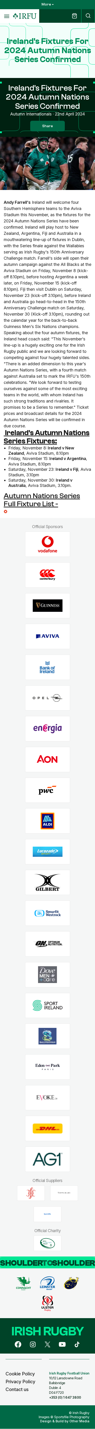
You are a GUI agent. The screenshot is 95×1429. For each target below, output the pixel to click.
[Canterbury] (47, 574)
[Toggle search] (88, 16)
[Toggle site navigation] (6, 16)
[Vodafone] (47, 544)
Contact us (17, 1389)
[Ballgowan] (47, 1036)
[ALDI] (47, 821)
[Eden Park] (47, 1066)
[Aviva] (47, 636)
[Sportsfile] (47, 1214)
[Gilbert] (47, 882)
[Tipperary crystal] (64, 1193)
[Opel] (47, 698)
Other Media (79, 1421)
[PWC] (47, 790)
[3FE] (31, 1193)
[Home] (24, 16)
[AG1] (47, 1159)
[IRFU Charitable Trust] (47, 1243)
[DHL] (47, 1128)
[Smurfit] (47, 913)
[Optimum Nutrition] (47, 944)
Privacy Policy (20, 1381)
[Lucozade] (47, 851)
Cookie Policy (20, 1374)
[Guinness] (47, 605)
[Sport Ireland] (47, 1005)
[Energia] (47, 728)
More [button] (46, 4)
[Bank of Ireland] (47, 667)
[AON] (47, 759)
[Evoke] (47, 1097)
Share (47, 126)
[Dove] (47, 974)
